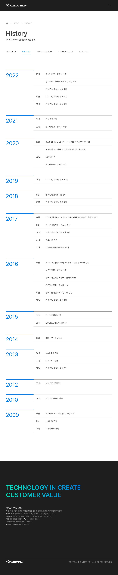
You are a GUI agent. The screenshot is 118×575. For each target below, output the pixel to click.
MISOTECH (16, 4)
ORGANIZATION (44, 51)
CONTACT (84, 51)
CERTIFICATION (65, 51)
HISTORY (26, 51)
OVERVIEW (11, 51)
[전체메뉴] (110, 5)
